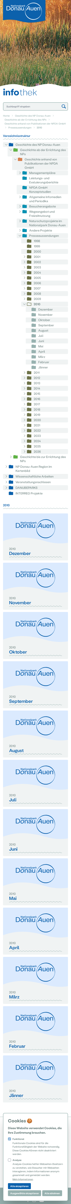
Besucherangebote (42, 206)
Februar (43, 362)
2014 (37, 388)
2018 (37, 409)
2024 (37, 441)
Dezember (45, 309)
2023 (37, 435)
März (41, 356)
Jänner (43, 367)
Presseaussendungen (19, 127)
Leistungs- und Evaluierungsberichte (43, 180)
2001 (37, 256)
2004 (37, 272)
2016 (37, 399)
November (45, 314)
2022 (37, 430)
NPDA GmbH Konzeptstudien (40, 189)
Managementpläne (42, 173)
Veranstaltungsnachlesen (33, 482)
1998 (37, 241)
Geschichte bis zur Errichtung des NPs (43, 459)
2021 (37, 425)
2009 (37, 299)
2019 (37, 414)
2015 (37, 393)
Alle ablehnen (52, 1193)
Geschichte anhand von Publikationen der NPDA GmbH (35, 123)
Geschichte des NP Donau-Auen (33, 115)
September (46, 325)
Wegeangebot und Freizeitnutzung (42, 213)
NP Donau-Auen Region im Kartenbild (34, 468)
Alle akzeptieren (19, 1186)
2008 (37, 293)
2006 (37, 283)
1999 (37, 246)
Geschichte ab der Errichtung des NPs (25, 119)
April (41, 351)
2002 (37, 262)
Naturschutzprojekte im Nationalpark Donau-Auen (47, 223)
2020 (37, 420)
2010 (37, 304)
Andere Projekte (40, 230)
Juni (41, 341)
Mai (40, 346)
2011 (37, 372)
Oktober (44, 320)
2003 (37, 267)
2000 (37, 251)
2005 (37, 277)
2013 (37, 383)
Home (6, 115)
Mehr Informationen (22, 1179)
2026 (37, 451)
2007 (37, 288)
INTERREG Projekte (29, 493)
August (43, 330)
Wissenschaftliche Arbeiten (35, 476)
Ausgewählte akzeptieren (24, 1193)
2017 (37, 404)
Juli (40, 335)
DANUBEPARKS (26, 487)
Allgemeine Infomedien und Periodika (45, 199)
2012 (37, 378)
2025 (37, 446)
